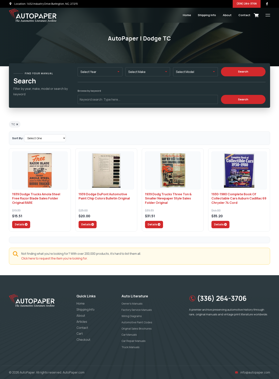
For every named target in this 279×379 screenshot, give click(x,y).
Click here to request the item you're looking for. (54, 258)
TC (13, 124)
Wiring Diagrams (131, 316)
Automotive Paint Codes (136, 322)
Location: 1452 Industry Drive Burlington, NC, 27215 (46, 3)
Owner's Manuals (132, 303)
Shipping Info (207, 15)
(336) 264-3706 (246, 3)
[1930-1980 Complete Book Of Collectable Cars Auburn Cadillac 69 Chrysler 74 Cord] (239, 170)
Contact (244, 15)
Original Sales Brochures (136, 328)
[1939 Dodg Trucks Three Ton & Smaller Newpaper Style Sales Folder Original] (173, 170)
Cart (79, 333)
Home (187, 15)
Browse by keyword (89, 90)
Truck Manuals (130, 347)
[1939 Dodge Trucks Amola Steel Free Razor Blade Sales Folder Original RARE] (40, 170)
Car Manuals (129, 334)
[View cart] (256, 15)
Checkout (83, 340)
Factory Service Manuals (136, 310)
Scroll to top (8, 190)
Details (20, 224)
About (227, 15)
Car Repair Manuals (133, 341)
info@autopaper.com (255, 372)
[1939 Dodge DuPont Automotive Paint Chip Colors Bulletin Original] (106, 170)
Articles (81, 322)
